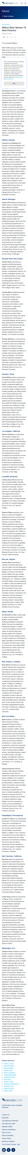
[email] (4, 37)
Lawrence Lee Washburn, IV (11, 1084)
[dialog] (14, 73)
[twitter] (11, 37)
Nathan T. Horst (8, 1090)
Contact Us (5, 1115)
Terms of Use (6, 1132)
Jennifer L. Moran (8, 1081)
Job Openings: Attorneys (10, 1120)
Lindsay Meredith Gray (10, 1075)
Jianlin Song (7, 1079)
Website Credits (7, 1126)
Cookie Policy (19, 77)
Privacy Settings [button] (3, 1152)
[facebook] (15, 37)
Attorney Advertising (8, 1129)
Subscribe (5, 1118)
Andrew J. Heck (8, 1070)
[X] (9, 1150)
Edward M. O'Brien (9, 1065)
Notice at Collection (8, 1141)
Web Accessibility (7, 1135)
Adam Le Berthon (8, 1068)
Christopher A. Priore (9, 1077)
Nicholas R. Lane (8, 1086)
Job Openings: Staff (8, 1123)
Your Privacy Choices (9, 1144)
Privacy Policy (6, 1138)
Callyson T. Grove (8, 1063)
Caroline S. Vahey (9, 1088)
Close (14, 83)
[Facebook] (13, 1150)
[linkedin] (7, 37)
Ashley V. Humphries (9, 1072)
